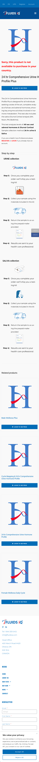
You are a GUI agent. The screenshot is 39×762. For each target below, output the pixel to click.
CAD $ (34, 231)
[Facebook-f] (3, 627)
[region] (19, 747)
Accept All (19, 752)
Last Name (6, 724)
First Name (6, 716)
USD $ (34, 235)
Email (4, 708)
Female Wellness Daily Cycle (13, 593)
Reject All (19, 757)
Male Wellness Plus (9, 418)
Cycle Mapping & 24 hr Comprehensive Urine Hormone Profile (17, 477)
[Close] (37, 733)
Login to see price (20, 88)
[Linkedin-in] (6, 627)
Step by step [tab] (8, 153)
